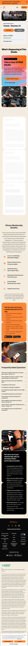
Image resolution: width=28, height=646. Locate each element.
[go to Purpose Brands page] (6, 565)
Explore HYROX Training (12, 78)
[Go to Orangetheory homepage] (7, 7)
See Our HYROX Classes (10, 82)
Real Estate (14, 541)
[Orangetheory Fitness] (14, 521)
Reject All (20, 641)
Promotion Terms (23, 541)
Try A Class (8, 30)
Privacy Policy (23, 537)
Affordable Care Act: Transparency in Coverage (14, 544)
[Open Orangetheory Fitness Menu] (1, 7)
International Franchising (5, 546)
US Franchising (4, 543)
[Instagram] (15, 525)
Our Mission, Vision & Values (4, 536)
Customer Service (5, 548)
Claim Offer (15, 3)
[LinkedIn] (19, 525)
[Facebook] (9, 525)
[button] (17, 7)
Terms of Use (23, 539)
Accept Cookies (8, 641)
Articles (14, 537)
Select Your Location (4, 533)
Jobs (14, 535)
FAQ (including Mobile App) (4, 539)
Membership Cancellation (14, 529)
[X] (12, 525)
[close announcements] (26, 2)
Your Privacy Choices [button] (23, 534)
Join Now (19, 30)
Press (5, 541)
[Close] (25, 635)
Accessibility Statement (23, 544)
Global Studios (14, 533)
